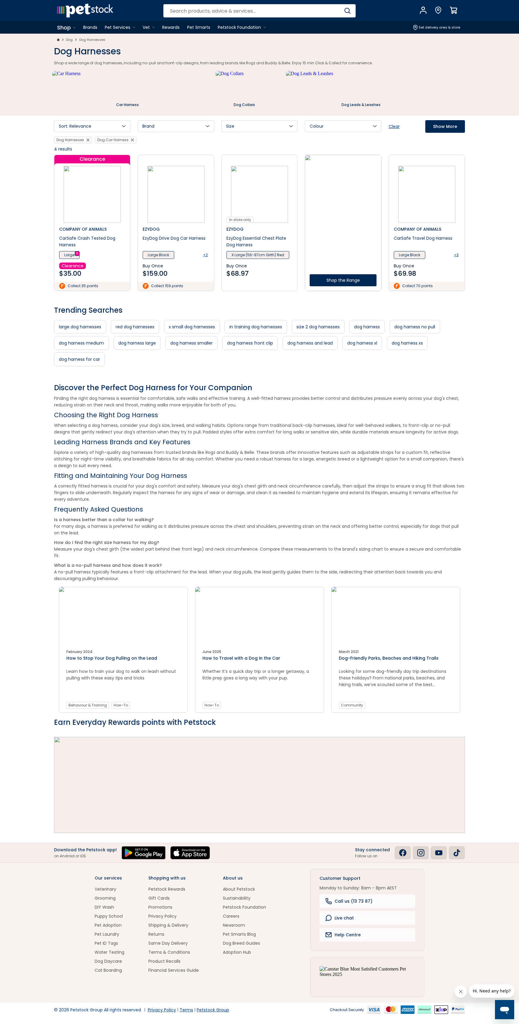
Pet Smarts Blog (239, 934)
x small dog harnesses (192, 327)
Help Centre (348, 935)
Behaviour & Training (87, 705)
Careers (231, 916)
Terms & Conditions (169, 952)
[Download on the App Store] (190, 852)
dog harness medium (81, 343)
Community (352, 705)
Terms (186, 1010)
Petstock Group (213, 1010)
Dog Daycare (108, 961)
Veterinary (105, 889)
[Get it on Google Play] (143, 852)
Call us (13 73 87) (353, 901)
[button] (92, 126)
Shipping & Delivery (168, 925)
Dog (69, 39)
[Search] (347, 11)
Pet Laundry (107, 934)
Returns (156, 934)
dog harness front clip (250, 343)
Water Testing (109, 952)
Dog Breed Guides (241, 943)
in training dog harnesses (255, 327)
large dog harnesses (80, 327)
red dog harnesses (135, 327)
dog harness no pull (414, 327)
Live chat (344, 918)
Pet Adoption (108, 925)
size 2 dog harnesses (318, 327)
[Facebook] (403, 852)
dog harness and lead (310, 343)
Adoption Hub (237, 952)
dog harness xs (407, 343)
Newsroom (234, 925)
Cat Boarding (108, 970)
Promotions (160, 907)
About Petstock (239, 889)
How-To (121, 705)
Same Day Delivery (168, 943)
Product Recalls (164, 961)
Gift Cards (159, 898)
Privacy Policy (162, 916)
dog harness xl (362, 343)
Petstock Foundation (244, 907)
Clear (394, 126)
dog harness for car (79, 359)
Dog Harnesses (92, 39)
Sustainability (236, 898)
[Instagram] (421, 852)
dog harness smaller (191, 343)
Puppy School (109, 916)
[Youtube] (439, 852)
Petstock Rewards (166, 889)
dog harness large (137, 343)
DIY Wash (104, 907)
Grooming (105, 898)
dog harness (367, 327)
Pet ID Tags (106, 943)
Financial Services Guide (173, 970)
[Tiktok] (457, 852)
